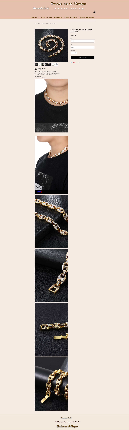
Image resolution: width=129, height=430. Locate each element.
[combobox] (82, 41)
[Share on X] (79, 62)
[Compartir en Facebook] (71, 62)
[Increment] (76, 53)
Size (72, 44)
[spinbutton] (73, 53)
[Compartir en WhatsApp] (76, 62)
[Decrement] (71, 53)
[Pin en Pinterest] (74, 62)
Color (72, 38)
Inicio (36, 23)
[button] (94, 12)
